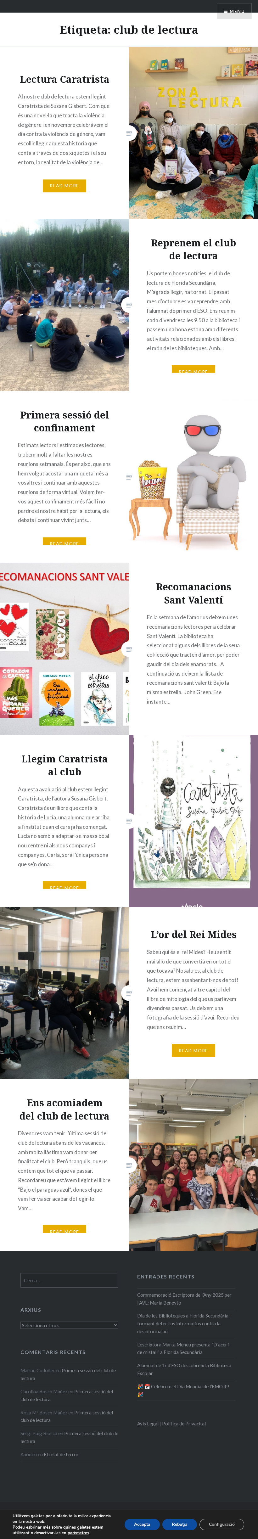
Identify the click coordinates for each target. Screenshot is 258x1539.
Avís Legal (148, 1423)
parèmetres (78, 1533)
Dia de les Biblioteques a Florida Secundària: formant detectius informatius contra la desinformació (183, 1323)
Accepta (142, 1524)
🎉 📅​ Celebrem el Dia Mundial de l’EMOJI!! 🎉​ (183, 1390)
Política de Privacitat (184, 1423)
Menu (237, 11)
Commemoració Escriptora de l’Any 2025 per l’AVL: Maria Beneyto (184, 1299)
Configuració (222, 1524)
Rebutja (180, 1524)
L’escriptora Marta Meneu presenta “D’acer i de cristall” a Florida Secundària (183, 1348)
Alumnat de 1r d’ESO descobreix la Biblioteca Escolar (184, 1369)
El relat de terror (61, 1454)
